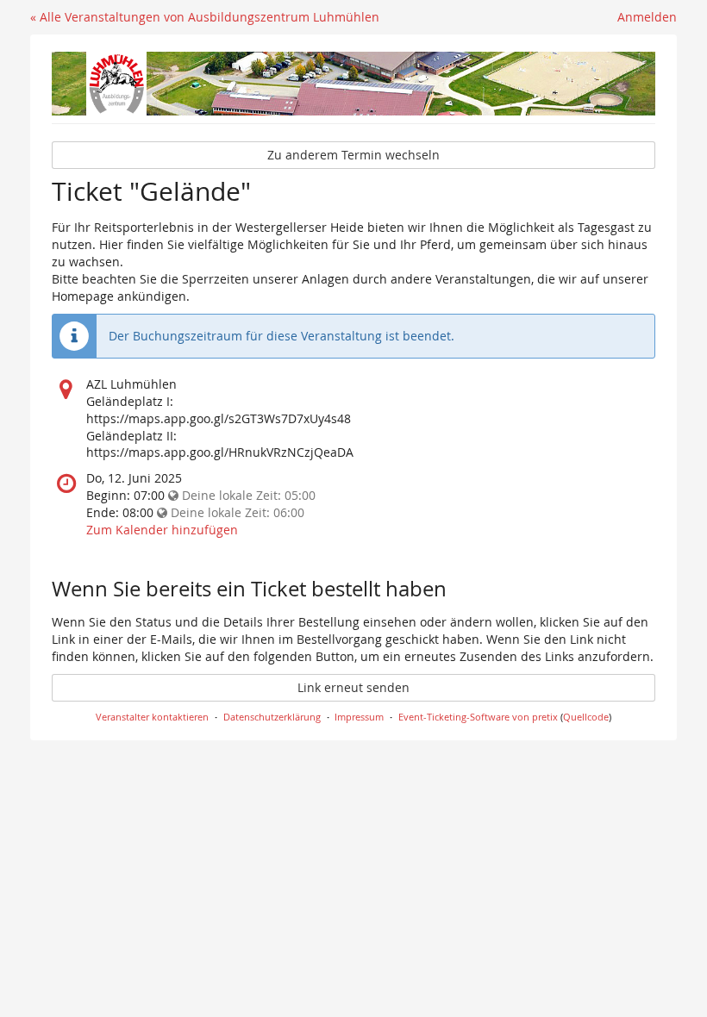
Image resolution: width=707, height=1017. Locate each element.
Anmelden (647, 17)
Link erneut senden (353, 687)
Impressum (359, 716)
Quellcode (586, 716)
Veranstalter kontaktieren (152, 716)
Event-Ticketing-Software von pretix (478, 716)
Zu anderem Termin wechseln (353, 155)
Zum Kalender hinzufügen (162, 529)
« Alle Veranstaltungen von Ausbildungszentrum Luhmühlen (204, 17)
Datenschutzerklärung (272, 716)
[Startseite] (353, 83)
